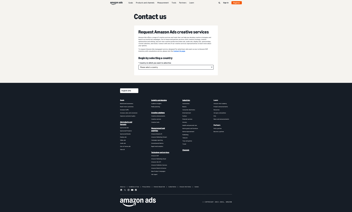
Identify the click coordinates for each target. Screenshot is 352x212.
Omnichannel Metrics (157, 143)
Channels (185, 150)
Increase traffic (124, 109)
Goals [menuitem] (122, 100)
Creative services (156, 119)
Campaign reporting (157, 140)
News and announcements (221, 119)
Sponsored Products (126, 131)
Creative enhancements (158, 116)
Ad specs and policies (220, 113)
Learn (191, 3)
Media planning (155, 106)
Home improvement (188, 131)
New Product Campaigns (158, 171)
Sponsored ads (124, 127)
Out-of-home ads (125, 146)
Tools (174, 3)
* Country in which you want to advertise (154, 63)
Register (236, 3)
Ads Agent (154, 174)
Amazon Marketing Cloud (158, 159)
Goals (130, 3)
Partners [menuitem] (217, 125)
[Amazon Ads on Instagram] (128, 190)
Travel (184, 144)
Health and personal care (189, 125)
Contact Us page (179, 51)
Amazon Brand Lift (156, 134)
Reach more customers (127, 106)
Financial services (187, 119)
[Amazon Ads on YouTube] (132, 190)
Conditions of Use (134, 186)
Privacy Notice (146, 186)
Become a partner (219, 131)
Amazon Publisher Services (159, 165)
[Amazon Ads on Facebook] (136, 190)
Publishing (185, 134)
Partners (182, 3)
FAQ (215, 116)
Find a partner (218, 128)
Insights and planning (159, 100)
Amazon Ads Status (185, 186)
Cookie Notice (172, 186)
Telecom (185, 137)
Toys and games (187, 141)
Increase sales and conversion (128, 113)
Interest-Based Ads (159, 186)
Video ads (123, 140)
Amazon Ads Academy (220, 103)
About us (122, 186)
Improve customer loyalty (127, 116)
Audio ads (123, 143)
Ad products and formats (126, 123)
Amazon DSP (155, 155)
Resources (217, 109)
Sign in (226, 3)
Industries (186, 100)
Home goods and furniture (190, 128)
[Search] (219, 3)
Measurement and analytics (158, 129)
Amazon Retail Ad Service (158, 168)
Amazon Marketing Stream (159, 137)
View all (122, 149)
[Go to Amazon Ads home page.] (138, 202)
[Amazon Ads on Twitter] (125, 190)
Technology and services (160, 152)
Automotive (185, 103)
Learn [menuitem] (216, 100)
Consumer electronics (188, 109)
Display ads (123, 137)
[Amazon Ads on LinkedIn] (121, 190)
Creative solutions (158, 113)
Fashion (184, 116)
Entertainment (186, 113)
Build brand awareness (126, 103)
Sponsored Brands (125, 134)
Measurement (163, 3)
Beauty (184, 106)
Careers (196, 186)
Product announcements (221, 106)
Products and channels (145, 3)
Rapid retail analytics (157, 146)
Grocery (184, 122)
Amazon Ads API (156, 162)
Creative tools (155, 122)
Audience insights (156, 103)
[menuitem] (129, 137)
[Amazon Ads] (115, 2)
